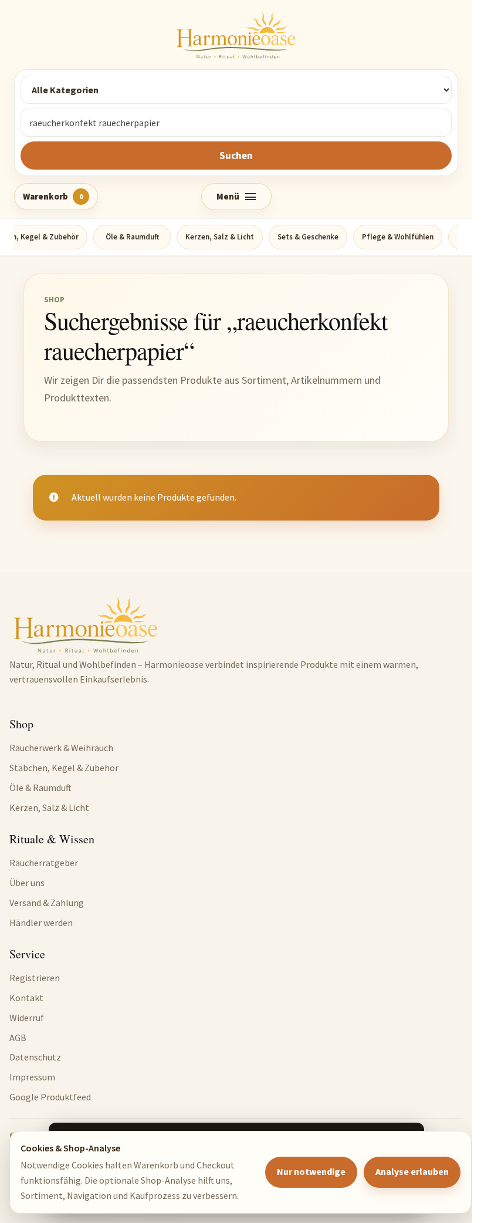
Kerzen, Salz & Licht (219, 237)
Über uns (27, 882)
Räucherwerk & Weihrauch (61, 748)
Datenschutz (35, 1057)
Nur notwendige (311, 1171)
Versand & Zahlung (46, 902)
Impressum (32, 1077)
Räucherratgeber (43, 863)
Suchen (236, 155)
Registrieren (34, 978)
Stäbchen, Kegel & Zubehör (63, 767)
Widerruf (26, 1017)
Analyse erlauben (412, 1171)
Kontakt (26, 998)
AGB (17, 1037)
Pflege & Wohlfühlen (397, 237)
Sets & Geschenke (307, 237)
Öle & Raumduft (132, 237)
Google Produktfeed (50, 1097)
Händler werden (41, 922)
